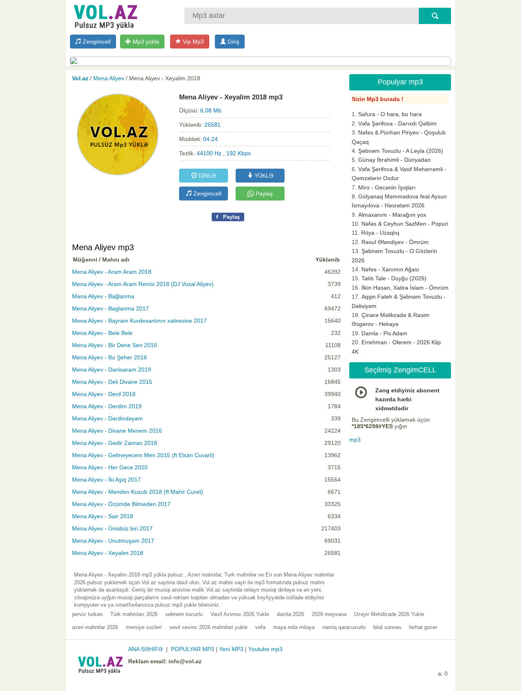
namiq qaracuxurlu (344, 627)
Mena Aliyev (108, 78)
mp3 (355, 439)
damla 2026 (290, 614)
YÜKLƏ (263, 175)
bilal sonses (387, 627)
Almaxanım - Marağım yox (392, 214)
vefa (260, 627)
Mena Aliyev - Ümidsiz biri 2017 (112, 528)
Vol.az (80, 78)
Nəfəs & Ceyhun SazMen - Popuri (404, 223)
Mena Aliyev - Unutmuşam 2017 (113, 540)
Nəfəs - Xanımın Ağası (390, 269)
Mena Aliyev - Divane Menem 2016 (117, 430)
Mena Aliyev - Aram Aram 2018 (111, 271)
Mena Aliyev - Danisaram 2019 (111, 369)
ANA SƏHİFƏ (145, 649)
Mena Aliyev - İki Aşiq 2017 (106, 479)
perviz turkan (87, 614)
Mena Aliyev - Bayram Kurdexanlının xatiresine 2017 (139, 320)
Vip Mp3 (192, 41)
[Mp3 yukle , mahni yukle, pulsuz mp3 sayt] (104, 15)
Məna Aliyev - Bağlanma (103, 296)
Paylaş (263, 193)
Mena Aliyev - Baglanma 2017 (110, 308)
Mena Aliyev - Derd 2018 (104, 394)
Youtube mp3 (265, 649)
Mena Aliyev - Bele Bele (102, 333)
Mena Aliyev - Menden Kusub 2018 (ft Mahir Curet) (137, 492)
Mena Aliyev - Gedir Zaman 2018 (114, 443)
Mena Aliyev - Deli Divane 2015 (112, 382)
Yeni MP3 (231, 649)
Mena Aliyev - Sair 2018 (102, 516)
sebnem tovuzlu (184, 614)
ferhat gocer (423, 627)
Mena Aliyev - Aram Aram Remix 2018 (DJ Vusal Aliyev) (143, 284)
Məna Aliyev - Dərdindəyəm (107, 418)
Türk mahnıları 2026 (134, 614)
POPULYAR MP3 (192, 649)
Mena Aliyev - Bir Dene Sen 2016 (114, 345)
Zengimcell (96, 41)
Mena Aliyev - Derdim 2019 (107, 406)
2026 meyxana (329, 614)
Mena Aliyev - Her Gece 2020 (110, 467)
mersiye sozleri (144, 627)
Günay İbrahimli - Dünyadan (394, 159)
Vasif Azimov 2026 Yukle (239, 614)
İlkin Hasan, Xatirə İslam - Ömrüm (405, 287)
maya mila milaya (294, 627)
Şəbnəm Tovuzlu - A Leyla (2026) (400, 150)
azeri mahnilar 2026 (95, 627)
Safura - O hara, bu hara (390, 114)
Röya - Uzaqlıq (380, 232)
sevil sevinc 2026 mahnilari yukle (208, 627)
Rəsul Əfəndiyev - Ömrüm (395, 242)
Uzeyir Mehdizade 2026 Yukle (389, 614)
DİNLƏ (206, 175)
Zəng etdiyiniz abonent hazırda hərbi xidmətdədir (407, 399)
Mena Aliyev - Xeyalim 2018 (107, 553)
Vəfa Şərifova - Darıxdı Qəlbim (397, 123)
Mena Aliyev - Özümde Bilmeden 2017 (121, 504)
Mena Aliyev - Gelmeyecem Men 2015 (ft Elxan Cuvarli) (143, 455)
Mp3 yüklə (145, 41)
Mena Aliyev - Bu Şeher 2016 (109, 357)
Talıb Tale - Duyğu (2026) (394, 278)
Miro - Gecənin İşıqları (387, 187)
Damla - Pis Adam (384, 333)
